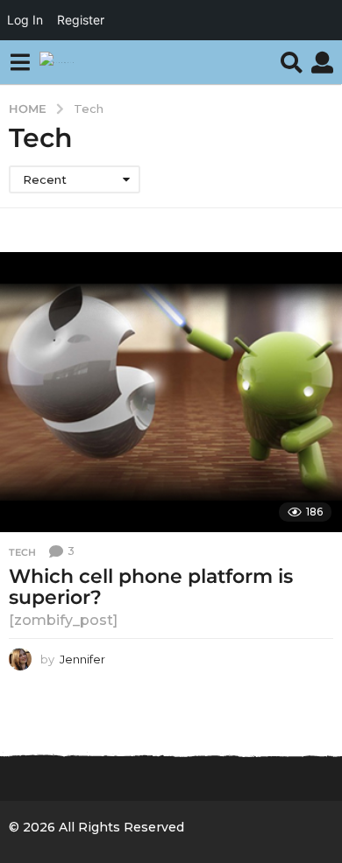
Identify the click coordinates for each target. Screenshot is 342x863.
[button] (20, 62)
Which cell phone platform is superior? (151, 587)
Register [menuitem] (80, 19)
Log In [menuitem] (25, 19)
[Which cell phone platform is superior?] (171, 392)
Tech (22, 552)
